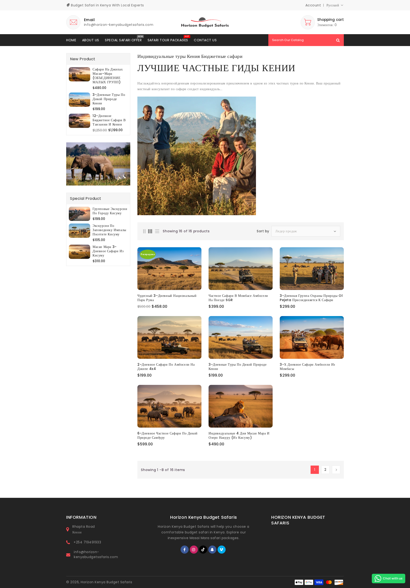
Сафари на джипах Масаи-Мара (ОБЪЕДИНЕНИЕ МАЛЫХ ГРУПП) (108, 75)
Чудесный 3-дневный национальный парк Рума (167, 298)
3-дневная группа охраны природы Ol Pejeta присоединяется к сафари (311, 298)
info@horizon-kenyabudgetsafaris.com (96, 554)
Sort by (263, 231)
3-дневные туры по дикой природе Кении (109, 99)
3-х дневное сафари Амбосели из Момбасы (307, 366)
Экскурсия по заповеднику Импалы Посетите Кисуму (109, 230)
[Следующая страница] (336, 470)
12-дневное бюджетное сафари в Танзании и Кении (109, 120)
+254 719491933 (87, 542)
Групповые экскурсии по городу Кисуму (110, 211)
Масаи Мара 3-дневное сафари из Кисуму (108, 251)
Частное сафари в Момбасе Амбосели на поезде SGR (238, 298)
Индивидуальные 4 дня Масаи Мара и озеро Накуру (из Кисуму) (239, 435)
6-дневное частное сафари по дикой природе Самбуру (167, 435)
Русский (332, 5)
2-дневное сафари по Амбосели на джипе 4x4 (166, 366)
